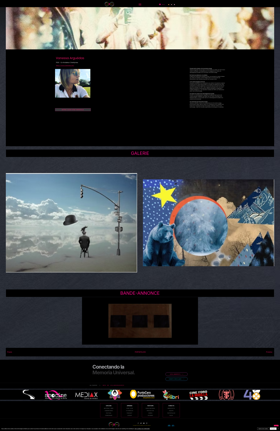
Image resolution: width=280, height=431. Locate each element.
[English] (171, 4)
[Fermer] (278, 428)
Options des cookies (263, 428)
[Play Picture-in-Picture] (193, 343)
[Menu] (140, 4)
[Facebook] (138, 423)
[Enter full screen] (196, 343)
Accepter (273, 428)
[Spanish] (168, 4)
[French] (174, 4)
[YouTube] (144, 423)
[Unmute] (86, 343)
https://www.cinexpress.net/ (65, 65)
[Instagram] (147, 423)
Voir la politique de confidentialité (142, 428)
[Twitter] (141, 423)
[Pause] (84, 343)
